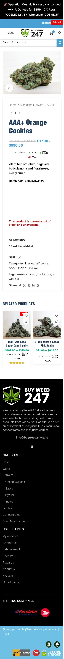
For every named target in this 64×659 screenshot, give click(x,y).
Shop (6, 462)
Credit (6, 634)
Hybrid (9, 495)
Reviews (8, 556)
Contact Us (10, 543)
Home (13, 105)
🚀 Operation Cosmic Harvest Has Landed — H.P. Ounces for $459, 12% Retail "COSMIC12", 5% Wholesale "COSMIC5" (32, 9)
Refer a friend (11, 549)
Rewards (8, 563)
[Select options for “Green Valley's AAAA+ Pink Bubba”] (56, 322)
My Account (10, 536)
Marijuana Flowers (31, 105)
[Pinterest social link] (29, 285)
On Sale (33, 268)
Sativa (9, 489)
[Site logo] (32, 33)
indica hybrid (34, 274)
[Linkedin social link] (33, 285)
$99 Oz (10, 475)
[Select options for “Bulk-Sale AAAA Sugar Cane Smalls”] (26, 322)
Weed (6, 469)
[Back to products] (15, 113)
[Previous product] (11, 113)
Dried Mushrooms (14, 521)
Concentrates (11, 515)
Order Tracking (51, 23)
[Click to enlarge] (9, 88)
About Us (9, 569)
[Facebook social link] (20, 285)
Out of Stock (11, 582)
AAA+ (50, 105)
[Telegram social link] (38, 285)
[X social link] (24, 285)
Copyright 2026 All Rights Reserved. (31, 630)
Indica (22, 268)
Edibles (7, 508)
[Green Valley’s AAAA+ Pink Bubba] (47, 325)
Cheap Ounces (15, 482)
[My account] (59, 33)
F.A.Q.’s (8, 576)
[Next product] (19, 113)
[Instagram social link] (32, 447)
